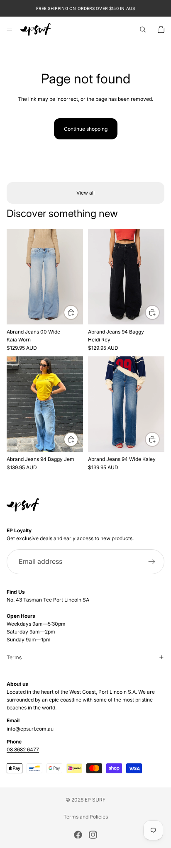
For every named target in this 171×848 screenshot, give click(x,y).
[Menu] (9, 29)
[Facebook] (78, 835)
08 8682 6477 (23, 749)
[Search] (143, 29)
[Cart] (161, 29)
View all (85, 193)
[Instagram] (93, 835)
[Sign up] (152, 561)
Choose (159, 312)
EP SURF (95, 800)
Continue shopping (85, 129)
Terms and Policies (86, 817)
